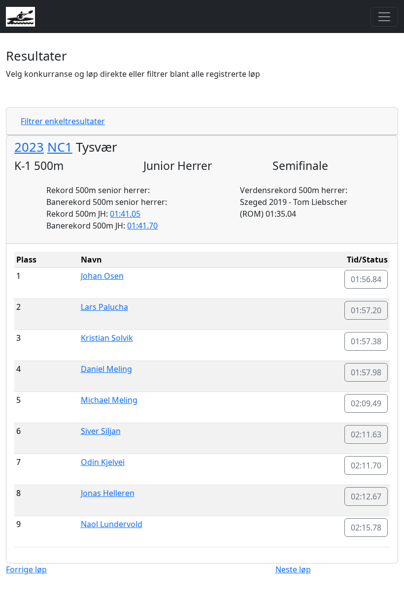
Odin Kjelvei (103, 462)
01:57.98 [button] (366, 372)
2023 (29, 147)
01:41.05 (125, 213)
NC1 (59, 147)
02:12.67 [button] (366, 496)
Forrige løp (26, 569)
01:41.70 (142, 225)
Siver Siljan (101, 431)
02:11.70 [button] (366, 465)
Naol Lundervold (111, 524)
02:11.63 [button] (366, 434)
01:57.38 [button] (366, 341)
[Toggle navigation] (384, 17)
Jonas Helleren (108, 493)
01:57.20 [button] (366, 310)
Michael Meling (109, 400)
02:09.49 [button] (366, 403)
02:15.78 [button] (366, 527)
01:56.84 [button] (366, 279)
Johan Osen (102, 275)
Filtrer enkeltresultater (63, 121)
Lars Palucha (104, 306)
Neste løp (293, 569)
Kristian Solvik (107, 337)
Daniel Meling (106, 369)
